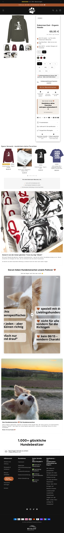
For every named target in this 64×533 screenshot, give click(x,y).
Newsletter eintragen (7, 483)
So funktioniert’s (48, 112)
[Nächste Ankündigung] (61, 1)
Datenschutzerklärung (24, 474)
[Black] (44, 58)
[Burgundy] (41, 58)
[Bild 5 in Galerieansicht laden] (7, 55)
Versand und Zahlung (7, 462)
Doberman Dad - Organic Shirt (41, 168)
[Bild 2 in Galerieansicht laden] (14, 48)
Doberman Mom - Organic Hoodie (8, 167)
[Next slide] (61, 228)
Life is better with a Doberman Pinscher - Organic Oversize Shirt (56, 167)
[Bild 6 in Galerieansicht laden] (14, 55)
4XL (41, 71)
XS (39, 63)
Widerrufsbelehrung (23, 478)
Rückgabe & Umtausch (7, 468)
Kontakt (6, 488)
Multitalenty (29, 522)
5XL (47, 71)
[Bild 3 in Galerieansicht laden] (21, 48)
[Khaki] (38, 58)
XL (39, 67)
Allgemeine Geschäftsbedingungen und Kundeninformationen (24, 468)
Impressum (21, 462)
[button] (3, 10)
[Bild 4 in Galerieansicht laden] (29, 48)
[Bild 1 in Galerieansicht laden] (7, 48)
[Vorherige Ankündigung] (3, 1)
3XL (52, 67)
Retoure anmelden (6, 473)
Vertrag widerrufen (8, 478)
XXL (46, 67)
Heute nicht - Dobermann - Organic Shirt (24, 170)
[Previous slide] (2, 228)
